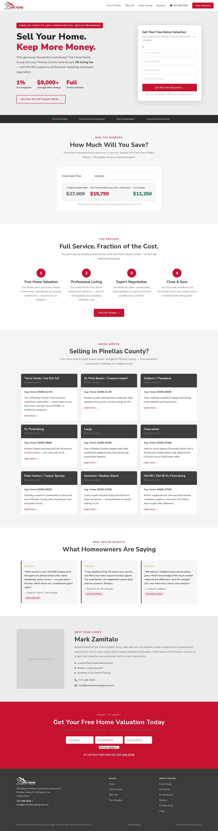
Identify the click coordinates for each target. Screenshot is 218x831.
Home (112, 784)
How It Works (114, 5)
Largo (162, 810)
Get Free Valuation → (109, 747)
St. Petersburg (166, 805)
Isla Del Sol (164, 789)
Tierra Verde (165, 784)
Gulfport (163, 800)
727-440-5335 (87, 680)
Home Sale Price (71, 176)
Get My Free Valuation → (169, 87)
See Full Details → (109, 312)
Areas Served (145, 5)
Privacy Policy (134, 824)
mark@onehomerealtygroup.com (96, 685)
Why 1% (129, 5)
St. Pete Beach (166, 794)
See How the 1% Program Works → (41, 99)
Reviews (161, 5)
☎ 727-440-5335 (179, 5)
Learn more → (31, 415)
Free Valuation (202, 5)
